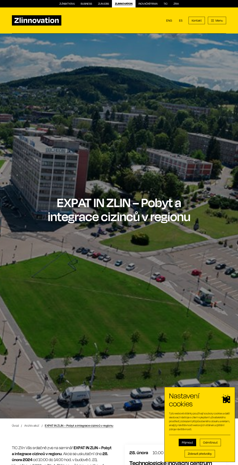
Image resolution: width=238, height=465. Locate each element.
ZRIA (176, 4)
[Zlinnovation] (36, 20)
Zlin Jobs (103, 4)
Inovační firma (148, 4)
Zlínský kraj (67, 4)
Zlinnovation (124, 4)
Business (86, 4)
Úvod (15, 425)
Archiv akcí (31, 425)
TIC (166, 4)
